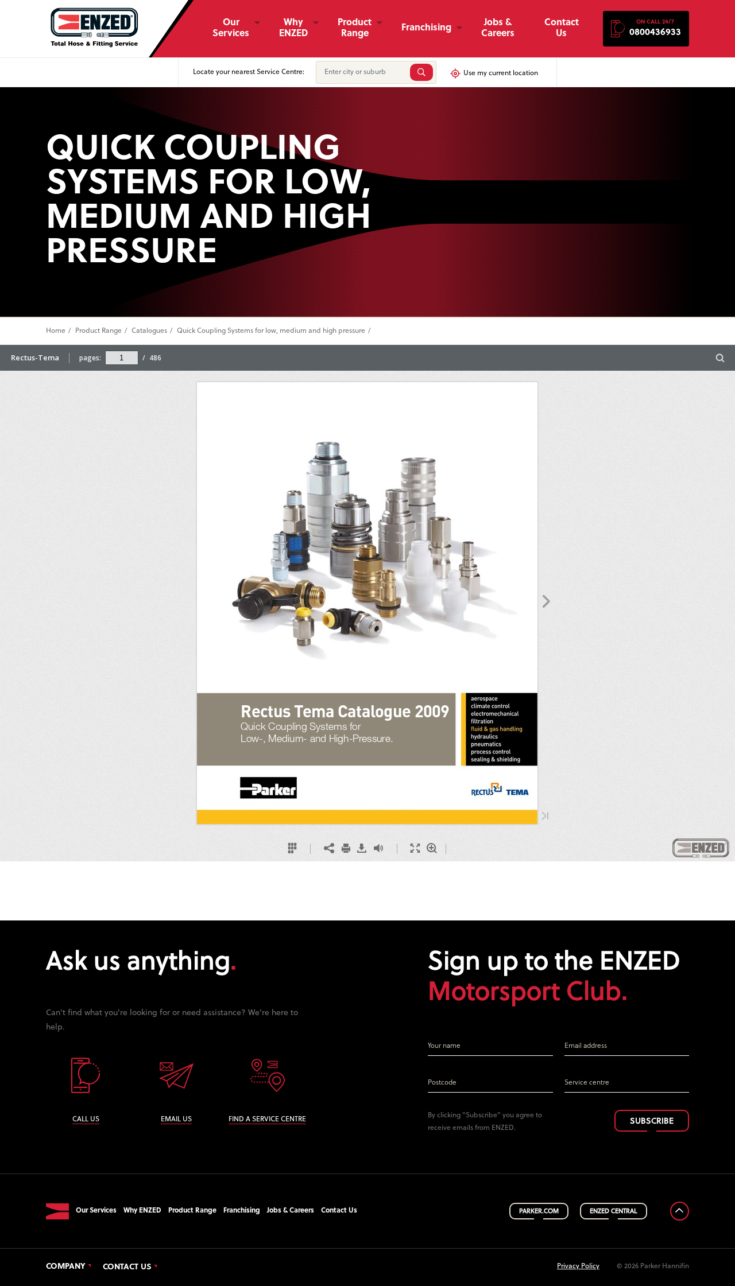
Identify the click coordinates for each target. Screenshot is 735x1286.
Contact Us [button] (561, 28)
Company (66, 1267)
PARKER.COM (539, 1211)
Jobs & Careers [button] (497, 28)
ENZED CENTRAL (613, 1211)
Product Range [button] (355, 28)
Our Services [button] (230, 28)
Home (55, 331)
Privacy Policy (578, 1266)
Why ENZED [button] (293, 28)
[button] (646, 28)
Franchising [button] (426, 28)
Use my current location (500, 73)
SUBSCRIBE (652, 1121)
